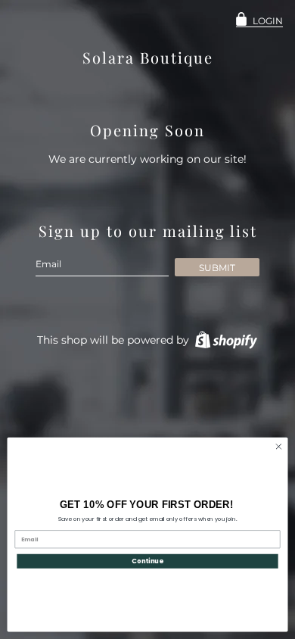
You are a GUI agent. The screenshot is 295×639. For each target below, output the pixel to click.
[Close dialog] (278, 446)
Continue (147, 561)
